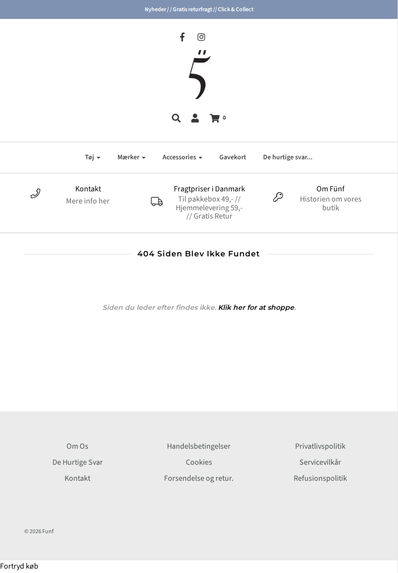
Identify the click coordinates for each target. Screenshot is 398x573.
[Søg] (176, 118)
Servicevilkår (320, 462)
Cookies (199, 462)
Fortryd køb (19, 566)
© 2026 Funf (39, 531)
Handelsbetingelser (199, 446)
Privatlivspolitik (320, 446)
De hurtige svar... (288, 157)
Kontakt (77, 478)
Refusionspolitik (320, 478)
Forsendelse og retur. (198, 478)
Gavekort (232, 157)
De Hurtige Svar (77, 462)
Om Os (77, 446)
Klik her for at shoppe (256, 307)
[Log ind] (195, 118)
